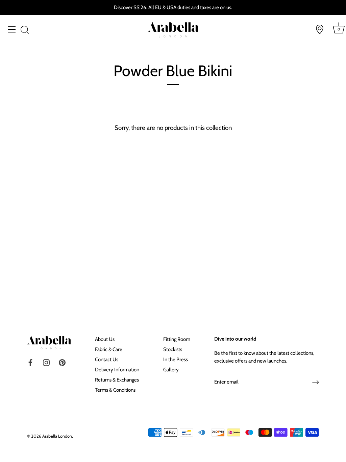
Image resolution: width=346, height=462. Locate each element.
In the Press (175, 359)
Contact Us (106, 359)
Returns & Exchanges (117, 380)
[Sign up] (315, 382)
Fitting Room (176, 339)
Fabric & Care (108, 349)
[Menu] (11, 29)
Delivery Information (117, 370)
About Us (105, 339)
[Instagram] (46, 362)
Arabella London (57, 436)
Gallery (171, 370)
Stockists (172, 349)
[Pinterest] (62, 362)
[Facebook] (30, 362)
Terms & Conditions (115, 390)
